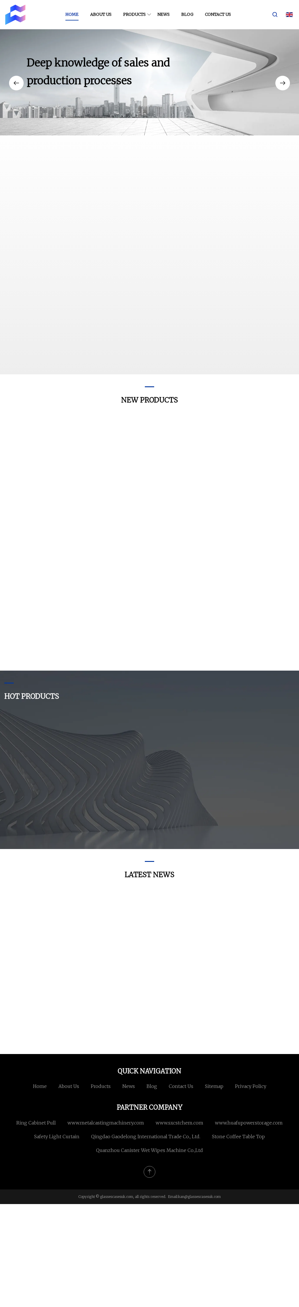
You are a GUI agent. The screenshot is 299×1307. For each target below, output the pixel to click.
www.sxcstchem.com (179, 1123)
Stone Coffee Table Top (238, 1136)
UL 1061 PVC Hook (179, 655)
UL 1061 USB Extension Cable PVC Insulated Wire (112, 532)
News (163, 14)
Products (134, 14)
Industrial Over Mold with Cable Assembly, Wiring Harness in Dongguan (255, 829)
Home (72, 14)
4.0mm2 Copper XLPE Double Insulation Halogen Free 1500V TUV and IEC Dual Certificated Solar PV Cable (183, 829)
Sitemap (214, 1086)
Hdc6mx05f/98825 (179, 528)
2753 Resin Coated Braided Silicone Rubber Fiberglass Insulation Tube (110, 829)
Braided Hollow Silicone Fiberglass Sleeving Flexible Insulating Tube (39, 659)
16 (234, 528)
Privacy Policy (250, 1086)
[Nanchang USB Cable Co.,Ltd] (15, 14)
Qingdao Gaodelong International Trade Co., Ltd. (145, 1136)
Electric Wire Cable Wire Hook (107, 659)
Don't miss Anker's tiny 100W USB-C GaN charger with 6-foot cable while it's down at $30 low (111, 955)
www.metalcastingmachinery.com (105, 1123)
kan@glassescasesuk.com (199, 1196)
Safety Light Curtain (56, 1136)
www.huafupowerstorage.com (249, 1123)
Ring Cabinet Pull (36, 1123)
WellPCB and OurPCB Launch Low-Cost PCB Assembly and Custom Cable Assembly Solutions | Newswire (260, 955)
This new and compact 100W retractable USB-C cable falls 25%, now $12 (37, 955)
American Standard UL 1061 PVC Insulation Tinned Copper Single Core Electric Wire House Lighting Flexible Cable (259, 659)
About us (101, 14)
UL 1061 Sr (23, 528)
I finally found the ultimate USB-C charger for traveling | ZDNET (186, 955)
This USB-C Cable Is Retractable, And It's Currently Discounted (110, 1027)
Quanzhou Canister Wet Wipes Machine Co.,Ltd (149, 1150)
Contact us (218, 14)
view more (211, 355)
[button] (16, 83)
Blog (187, 14)
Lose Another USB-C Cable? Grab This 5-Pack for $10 (184, 1027)
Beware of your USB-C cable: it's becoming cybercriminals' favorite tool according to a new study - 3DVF (260, 1027)
